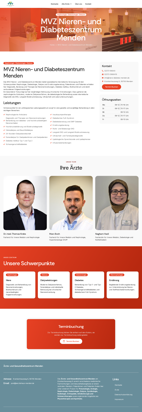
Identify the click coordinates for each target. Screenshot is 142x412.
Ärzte (117, 390)
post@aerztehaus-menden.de (22, 383)
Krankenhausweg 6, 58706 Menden (27, 379)
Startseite (118, 385)
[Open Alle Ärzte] (71, 4)
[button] (71, 14)
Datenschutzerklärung (123, 395)
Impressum (119, 399)
